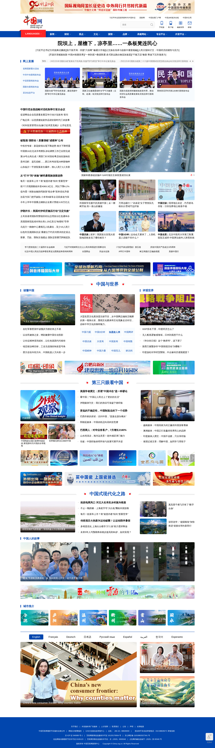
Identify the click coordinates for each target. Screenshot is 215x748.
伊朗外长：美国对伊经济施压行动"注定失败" (45, 211)
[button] (192, 139)
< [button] (190, 61)
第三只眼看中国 (107, 382)
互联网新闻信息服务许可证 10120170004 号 (103, 735)
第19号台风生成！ (29, 156)
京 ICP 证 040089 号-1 (74, 735)
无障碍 (209, 742)
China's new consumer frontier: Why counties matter (52, 702)
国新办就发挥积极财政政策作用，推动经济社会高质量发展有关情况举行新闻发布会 (137, 94)
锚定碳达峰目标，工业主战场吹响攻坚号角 (44, 346)
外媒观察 (26, 418)
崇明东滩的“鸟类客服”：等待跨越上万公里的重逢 (43, 529)
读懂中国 (28, 290)
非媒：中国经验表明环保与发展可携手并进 (101, 441)
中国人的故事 (31, 538)
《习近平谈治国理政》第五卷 (128, 247)
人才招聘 (104, 726)
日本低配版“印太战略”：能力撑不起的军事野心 (162, 321)
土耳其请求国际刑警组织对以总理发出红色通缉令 (45, 216)
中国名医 (162, 234)
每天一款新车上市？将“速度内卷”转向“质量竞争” (44, 181)
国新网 (142, 18)
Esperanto (177, 637)
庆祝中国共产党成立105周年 (163, 247)
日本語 (87, 637)
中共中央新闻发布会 (32, 75)
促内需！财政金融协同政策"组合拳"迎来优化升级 (44, 191)
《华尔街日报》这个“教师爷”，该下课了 (162, 341)
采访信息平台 (29, 93)
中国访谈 (162, 203)
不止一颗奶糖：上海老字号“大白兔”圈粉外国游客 (105, 508)
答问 (66, 114)
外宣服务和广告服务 (89, 726)
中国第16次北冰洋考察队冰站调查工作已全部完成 (45, 151)
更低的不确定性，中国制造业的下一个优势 (103, 410)
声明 (131, 726)
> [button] (192, 61)
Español (127, 637)
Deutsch (70, 637)
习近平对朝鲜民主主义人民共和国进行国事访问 (85, 247)
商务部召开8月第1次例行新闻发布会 (173, 91)
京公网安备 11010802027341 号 (137, 735)
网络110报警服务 (75, 731)
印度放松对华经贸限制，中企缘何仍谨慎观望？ (165, 352)
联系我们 (115, 726)
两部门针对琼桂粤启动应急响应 (54, 156)
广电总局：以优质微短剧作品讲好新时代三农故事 (45, 120)
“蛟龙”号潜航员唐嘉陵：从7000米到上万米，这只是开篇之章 (52, 578)
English (36, 637)
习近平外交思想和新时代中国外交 (122, 18)
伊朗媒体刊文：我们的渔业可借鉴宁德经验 (101, 403)
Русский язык (107, 637)
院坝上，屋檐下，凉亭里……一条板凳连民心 (107, 43)
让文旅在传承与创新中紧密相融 (121, 50)
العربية (143, 637)
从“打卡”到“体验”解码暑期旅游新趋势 (41, 175)
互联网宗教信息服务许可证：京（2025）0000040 (106, 739)
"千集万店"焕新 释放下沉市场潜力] (149, 54)
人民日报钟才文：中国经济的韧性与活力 (158, 50)
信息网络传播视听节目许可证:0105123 (68, 739)
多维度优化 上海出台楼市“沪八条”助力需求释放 (104, 526)
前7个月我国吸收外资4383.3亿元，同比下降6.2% (44, 186)
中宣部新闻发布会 (31, 81)
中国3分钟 (124, 234)
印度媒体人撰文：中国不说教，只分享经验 (164, 436)
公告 (124, 726)
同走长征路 (104, 251)
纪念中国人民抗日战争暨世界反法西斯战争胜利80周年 (49, 251)
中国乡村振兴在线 (172, 18)
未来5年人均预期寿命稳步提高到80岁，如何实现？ (106, 532)
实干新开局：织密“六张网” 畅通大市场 (86, 50)
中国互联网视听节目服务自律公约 (52, 731)
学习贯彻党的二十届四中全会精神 (40, 247)
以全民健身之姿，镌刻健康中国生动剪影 (43, 335)
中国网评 (128, 332)
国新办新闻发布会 (31, 87)
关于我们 (74, 726)
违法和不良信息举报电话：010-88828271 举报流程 (155, 731)
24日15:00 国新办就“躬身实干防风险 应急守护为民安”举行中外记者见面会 (83, 61)
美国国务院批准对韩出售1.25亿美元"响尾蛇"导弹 (44, 221)
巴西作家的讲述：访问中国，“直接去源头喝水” (103, 416)
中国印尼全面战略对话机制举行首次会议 (42, 109)
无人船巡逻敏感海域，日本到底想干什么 (162, 335)
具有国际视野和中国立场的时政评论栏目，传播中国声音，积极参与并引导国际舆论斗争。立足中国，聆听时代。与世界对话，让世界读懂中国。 (107, 320)
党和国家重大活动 (31, 69)
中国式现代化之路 (107, 493)
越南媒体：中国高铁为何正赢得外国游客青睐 (165, 425)
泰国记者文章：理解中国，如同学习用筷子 (164, 441)
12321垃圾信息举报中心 (94, 731)
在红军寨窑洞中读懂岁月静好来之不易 (42, 329)
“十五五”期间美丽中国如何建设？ (37, 321)
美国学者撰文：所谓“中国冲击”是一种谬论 (103, 391)
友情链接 (140, 726)
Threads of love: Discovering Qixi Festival (160, 669)
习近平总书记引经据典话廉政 (50, 50)
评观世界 (148, 290)
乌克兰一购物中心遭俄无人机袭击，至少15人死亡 (45, 227)
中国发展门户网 (155, 18)
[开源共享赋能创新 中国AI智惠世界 (66, 54)
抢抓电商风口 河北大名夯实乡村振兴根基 (103, 502)
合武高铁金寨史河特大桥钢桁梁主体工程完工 (102, 175)
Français (53, 637)
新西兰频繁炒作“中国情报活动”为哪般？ (162, 346)
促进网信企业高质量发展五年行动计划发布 (41, 114)
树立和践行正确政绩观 (150, 251)
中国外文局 (187, 18)
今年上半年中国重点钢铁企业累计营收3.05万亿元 (45, 202)
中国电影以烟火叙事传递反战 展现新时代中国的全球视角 (33, 443)
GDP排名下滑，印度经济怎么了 (158, 329)
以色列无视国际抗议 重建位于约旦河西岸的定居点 (45, 232)
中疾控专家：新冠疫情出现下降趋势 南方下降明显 (45, 146)
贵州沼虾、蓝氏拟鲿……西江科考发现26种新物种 (45, 161)
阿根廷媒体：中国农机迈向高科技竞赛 (99, 422)
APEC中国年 (124, 251)
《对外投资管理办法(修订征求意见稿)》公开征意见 (45, 125)
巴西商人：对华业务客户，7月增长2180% (103, 430)
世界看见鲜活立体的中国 (60, 441)
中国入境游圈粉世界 (152, 417)
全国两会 (86, 251)
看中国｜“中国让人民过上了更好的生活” (100, 397)
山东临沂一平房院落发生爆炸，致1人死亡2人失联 (45, 167)
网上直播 (28, 61)
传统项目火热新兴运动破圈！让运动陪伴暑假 (105, 520)
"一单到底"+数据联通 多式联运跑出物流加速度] (108, 54)
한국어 (159, 637)
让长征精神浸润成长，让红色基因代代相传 (44, 341)
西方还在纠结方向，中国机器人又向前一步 (44, 352)
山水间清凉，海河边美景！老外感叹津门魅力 (102, 436)
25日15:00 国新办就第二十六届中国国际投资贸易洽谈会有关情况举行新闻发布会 (156, 61)
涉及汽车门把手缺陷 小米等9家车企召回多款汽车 (44, 197)
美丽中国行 (174, 251)
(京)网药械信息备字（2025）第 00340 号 (146, 739)
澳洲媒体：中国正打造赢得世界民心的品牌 (164, 430)
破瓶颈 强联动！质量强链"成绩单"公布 (41, 140)
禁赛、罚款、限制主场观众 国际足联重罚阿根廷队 (45, 237)
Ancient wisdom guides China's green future (161, 703)
